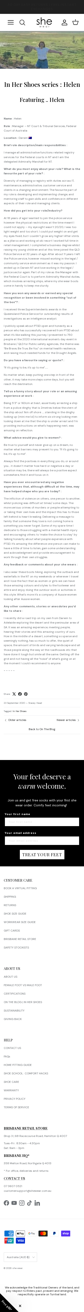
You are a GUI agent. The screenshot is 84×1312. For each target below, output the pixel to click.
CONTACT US (12, 1048)
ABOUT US (10, 977)
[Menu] (11, 22)
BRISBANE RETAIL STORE (20, 939)
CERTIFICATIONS (14, 994)
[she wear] (44, 22)
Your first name (17, 814)
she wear (17, 1268)
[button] (9, 1302)
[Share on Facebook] (20, 694)
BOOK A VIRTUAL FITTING (20, 888)
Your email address (20, 833)
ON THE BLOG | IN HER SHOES (23, 1002)
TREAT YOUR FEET (42, 854)
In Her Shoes (20, 711)
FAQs (7, 1056)
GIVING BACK (13, 1019)
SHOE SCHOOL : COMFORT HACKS (26, 1073)
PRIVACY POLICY (14, 1099)
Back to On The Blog (42, 729)
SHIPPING (10, 897)
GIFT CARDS (12, 930)
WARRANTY (11, 1090)
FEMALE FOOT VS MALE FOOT (23, 985)
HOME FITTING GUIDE (18, 1065)
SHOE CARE (11, 1082)
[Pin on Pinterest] (26, 694)
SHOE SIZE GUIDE (15, 914)
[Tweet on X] (14, 694)
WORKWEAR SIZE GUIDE (20, 922)
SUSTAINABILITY (14, 1010)
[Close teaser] (20, 1306)
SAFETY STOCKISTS (16, 947)
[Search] (25, 22)
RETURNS (10, 905)
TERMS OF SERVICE (16, 1107)
